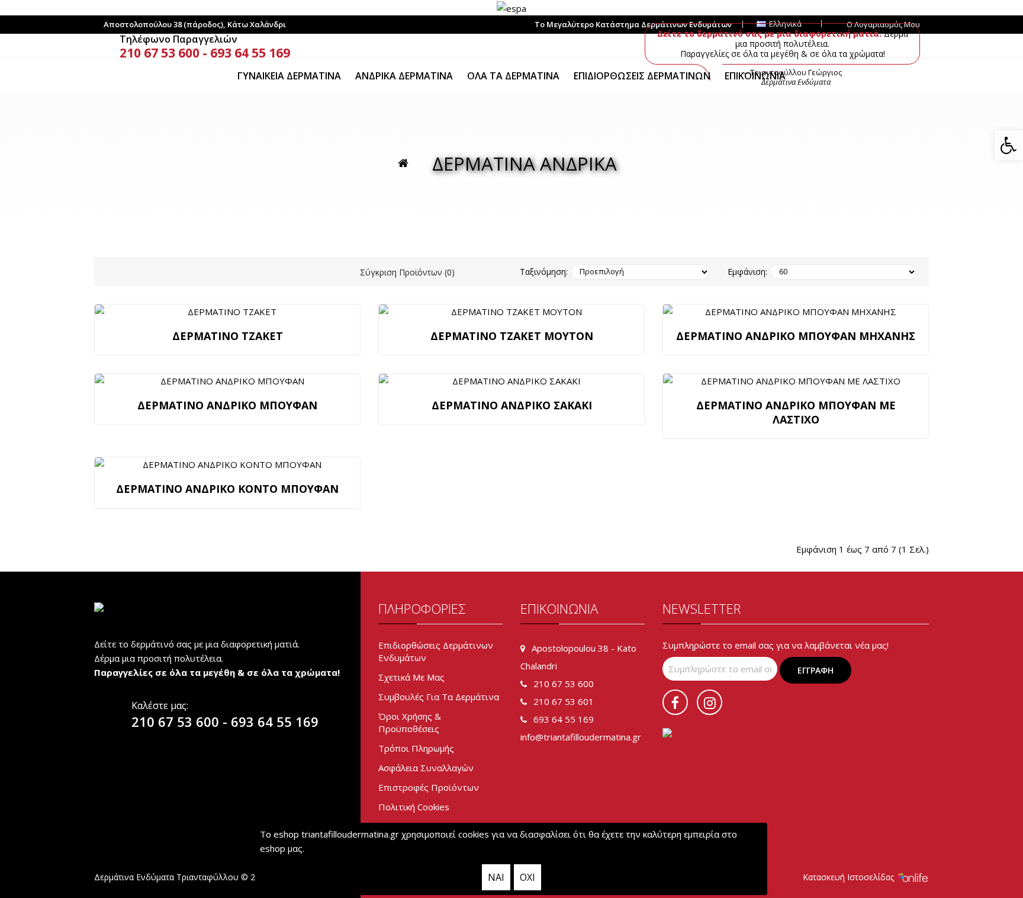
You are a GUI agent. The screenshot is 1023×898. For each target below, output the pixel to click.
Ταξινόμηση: (544, 271)
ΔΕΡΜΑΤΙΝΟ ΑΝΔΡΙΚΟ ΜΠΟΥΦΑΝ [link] (227, 405)
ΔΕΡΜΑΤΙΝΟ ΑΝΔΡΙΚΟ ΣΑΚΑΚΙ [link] (512, 405)
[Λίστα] (186, 272)
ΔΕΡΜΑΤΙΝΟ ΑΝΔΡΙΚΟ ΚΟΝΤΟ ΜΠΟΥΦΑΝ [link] (227, 489)
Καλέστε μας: (159, 705)
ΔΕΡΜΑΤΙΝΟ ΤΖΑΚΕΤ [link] (227, 336)
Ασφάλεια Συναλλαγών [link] (426, 768)
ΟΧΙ (527, 877)
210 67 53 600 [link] (160, 52)
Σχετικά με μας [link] (411, 677)
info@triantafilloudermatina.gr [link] (580, 737)
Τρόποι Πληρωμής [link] (416, 748)
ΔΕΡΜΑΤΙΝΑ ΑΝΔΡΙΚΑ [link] (524, 163)
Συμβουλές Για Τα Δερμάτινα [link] (438, 697)
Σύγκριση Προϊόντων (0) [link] (407, 272)
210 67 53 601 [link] (563, 701)
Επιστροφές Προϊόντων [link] (428, 787)
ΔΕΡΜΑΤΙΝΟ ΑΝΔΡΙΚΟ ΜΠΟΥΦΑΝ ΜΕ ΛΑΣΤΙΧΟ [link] (796, 412)
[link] (1009, 145)
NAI (496, 877)
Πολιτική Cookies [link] (413, 807)
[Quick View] (227, 311)
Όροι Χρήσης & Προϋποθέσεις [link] (409, 722)
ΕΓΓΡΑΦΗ (815, 670)
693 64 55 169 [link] (250, 52)
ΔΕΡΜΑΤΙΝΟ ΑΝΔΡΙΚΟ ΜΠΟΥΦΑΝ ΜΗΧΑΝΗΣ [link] (795, 336)
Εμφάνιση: (747, 271)
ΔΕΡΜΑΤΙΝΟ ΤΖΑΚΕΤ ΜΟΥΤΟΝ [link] (511, 336)
